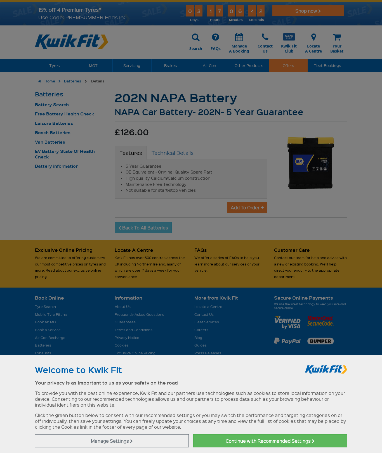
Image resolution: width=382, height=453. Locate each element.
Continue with (269, 441)
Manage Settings (110, 441)
